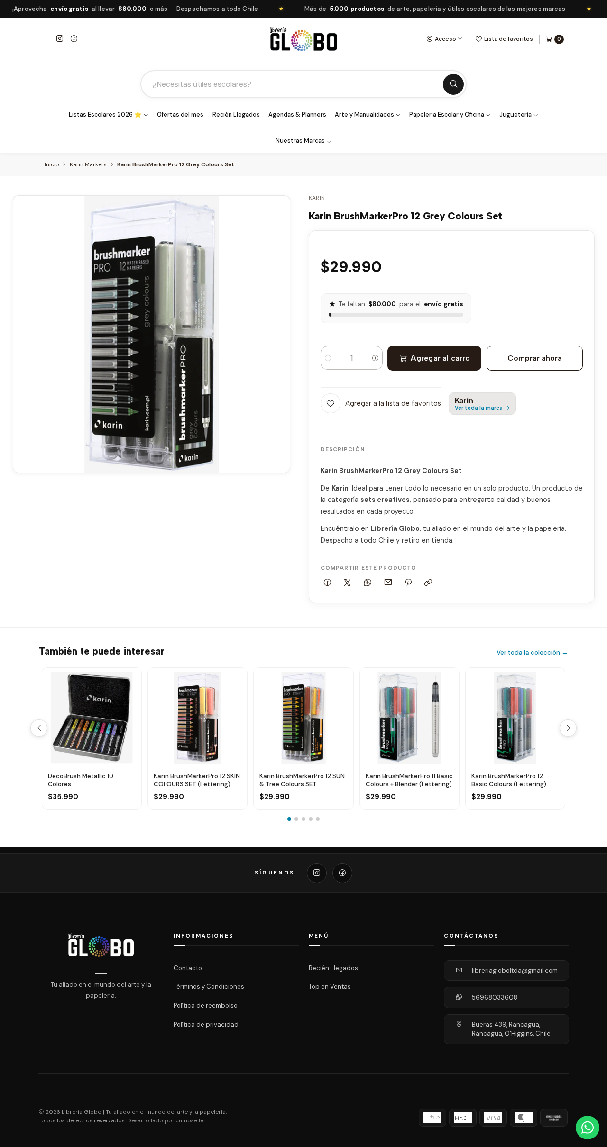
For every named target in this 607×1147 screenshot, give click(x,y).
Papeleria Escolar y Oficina (446, 114)
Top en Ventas (330, 987)
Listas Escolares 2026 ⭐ (105, 114)
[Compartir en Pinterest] (408, 582)
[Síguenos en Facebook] (74, 39)
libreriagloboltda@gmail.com (515, 970)
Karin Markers (88, 165)
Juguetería (515, 114)
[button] (289, 819)
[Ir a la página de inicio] (303, 39)
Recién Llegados (236, 114)
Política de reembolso (206, 1005)
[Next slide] (568, 728)
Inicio (52, 165)
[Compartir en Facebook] (328, 582)
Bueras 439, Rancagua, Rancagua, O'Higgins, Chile (511, 1029)
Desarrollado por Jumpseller (166, 1120)
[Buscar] (453, 84)
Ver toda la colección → (532, 652)
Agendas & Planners (297, 114)
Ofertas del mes (180, 114)
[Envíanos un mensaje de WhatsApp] (587, 1127)
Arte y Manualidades (364, 114)
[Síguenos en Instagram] (59, 39)
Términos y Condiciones (209, 987)
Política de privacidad (206, 1024)
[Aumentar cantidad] (375, 357)
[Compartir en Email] (388, 582)
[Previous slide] (38, 728)
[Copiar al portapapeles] (428, 582)
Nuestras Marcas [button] (300, 141)
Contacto (188, 968)
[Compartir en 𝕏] (347, 582)
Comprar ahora (534, 358)
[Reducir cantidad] (328, 357)
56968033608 (494, 997)
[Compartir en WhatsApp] (368, 582)
